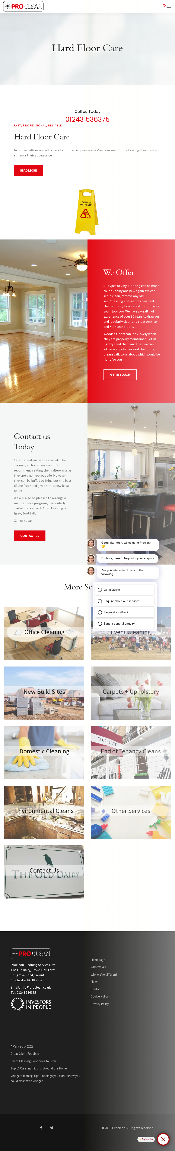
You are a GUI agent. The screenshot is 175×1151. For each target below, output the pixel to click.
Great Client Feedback (25, 1054)
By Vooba (147, 1139)
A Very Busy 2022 (22, 1046)
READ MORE (28, 170)
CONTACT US (29, 536)
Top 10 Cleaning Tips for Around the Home (39, 1068)
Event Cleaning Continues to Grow (34, 1061)
